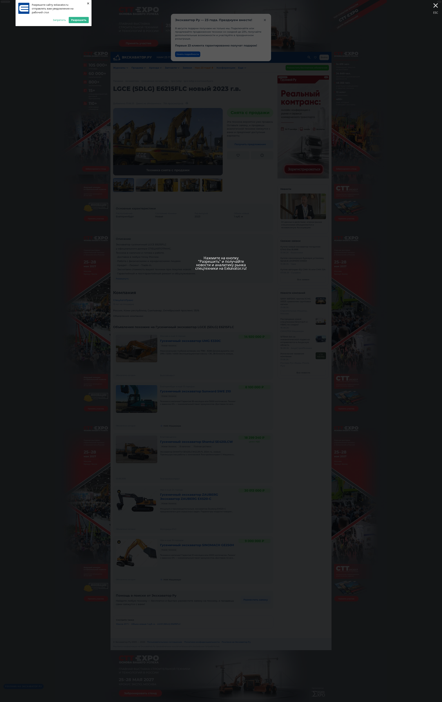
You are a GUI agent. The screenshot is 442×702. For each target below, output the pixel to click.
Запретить (59, 20)
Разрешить (78, 20)
